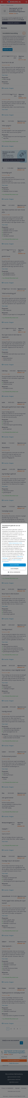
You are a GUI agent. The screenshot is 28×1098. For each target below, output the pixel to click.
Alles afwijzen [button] (14, 568)
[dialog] (14, 549)
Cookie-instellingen (17, 560)
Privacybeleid (5, 561)
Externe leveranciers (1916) (15, 543)
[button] (14, 572)
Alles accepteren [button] (14, 565)
